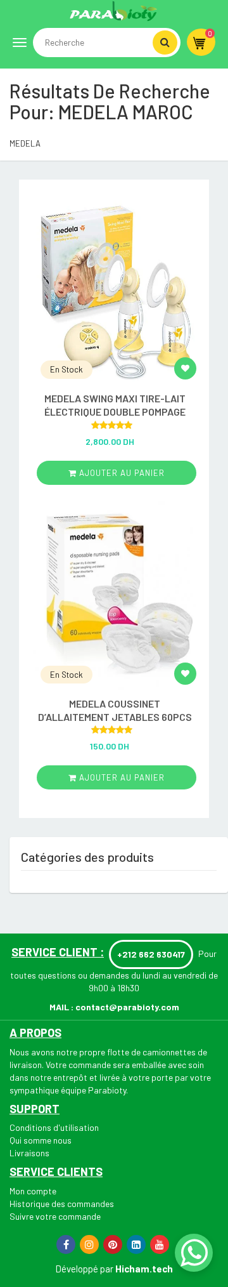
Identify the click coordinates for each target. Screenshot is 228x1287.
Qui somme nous (41, 1140)
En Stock (66, 369)
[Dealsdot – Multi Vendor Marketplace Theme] (114, 11)
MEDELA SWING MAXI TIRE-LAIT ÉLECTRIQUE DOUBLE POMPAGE (115, 405)
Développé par (84, 1268)
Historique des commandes (62, 1203)
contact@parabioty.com (127, 1006)
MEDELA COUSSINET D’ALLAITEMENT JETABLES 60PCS (115, 710)
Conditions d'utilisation (54, 1127)
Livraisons (29, 1152)
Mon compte (33, 1190)
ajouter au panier (121, 473)
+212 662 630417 (151, 954)
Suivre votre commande (55, 1216)
